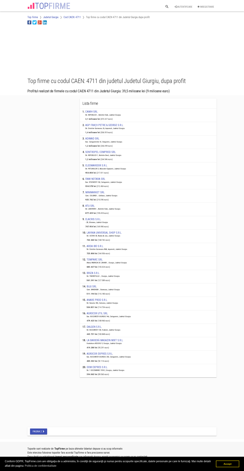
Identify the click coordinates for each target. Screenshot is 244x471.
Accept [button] (228, 464)
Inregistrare (207, 6)
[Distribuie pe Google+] (40, 22)
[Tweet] (35, 22)
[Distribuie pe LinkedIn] (45, 22)
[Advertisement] (87, 50)
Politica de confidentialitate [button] (40, 465)
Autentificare (184, 6)
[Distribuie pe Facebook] (29, 22)
